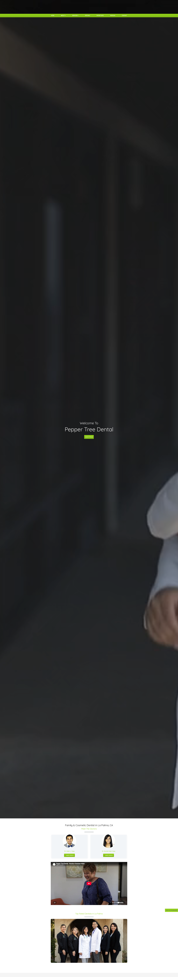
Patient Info (100, 15)
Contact (124, 15)
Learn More (89, 437)
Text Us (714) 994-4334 (171, 910)
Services (74, 15)
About (63, 15)
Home (52, 15)
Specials (87, 15)
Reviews (112, 15)
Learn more (69, 855)
